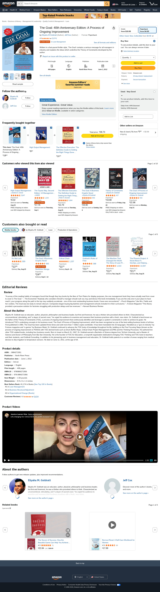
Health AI (13, 10)
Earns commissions (35, 414)
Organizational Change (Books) (22, 393)
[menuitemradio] (151, 460)
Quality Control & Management (53, 21)
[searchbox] (63, 3)
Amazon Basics (40, 10)
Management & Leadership (32, 21)
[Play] (4, 460)
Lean (67, 21)
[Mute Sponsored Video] (68, 535)
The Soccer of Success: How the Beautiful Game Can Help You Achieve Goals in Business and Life (53, 541)
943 (47, 264)
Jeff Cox (68, 35)
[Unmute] (155, 460)
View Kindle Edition (49, 114)
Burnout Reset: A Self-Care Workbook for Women (118, 541)
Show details (90, 147)
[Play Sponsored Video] (112, 525)
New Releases (65, 10)
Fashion (138, 10)
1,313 (119, 266)
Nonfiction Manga (42, 268)
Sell (131, 10)
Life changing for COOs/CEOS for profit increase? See (32, 417)
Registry (147, 10)
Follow (27, 98)
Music (155, 10)
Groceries (78, 10)
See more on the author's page (40, 498)
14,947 (143, 266)
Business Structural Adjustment (22, 390)
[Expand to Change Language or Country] (118, 4)
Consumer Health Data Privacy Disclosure (82, 585)
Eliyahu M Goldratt (49, 35)
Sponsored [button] (5, 508)
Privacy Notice (61, 585)
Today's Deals (102, 10)
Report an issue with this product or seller (59, 56)
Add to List (128, 117)
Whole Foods (89, 10)
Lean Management (17, 387)
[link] (41, 135)
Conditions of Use (49, 585)
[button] (5, 9)
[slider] (76, 460)
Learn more (109, 108)
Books (113, 10)
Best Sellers (53, 10)
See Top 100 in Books (43, 384)
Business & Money (14, 21)
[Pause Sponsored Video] (68, 530)
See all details (45, 75)
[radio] (129, 30)
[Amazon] (9, 4)
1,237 (72, 261)
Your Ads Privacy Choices (107, 585)
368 (94, 264)
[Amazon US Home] (57, 578)
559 (23, 261)
